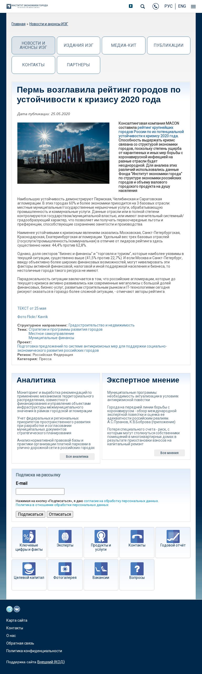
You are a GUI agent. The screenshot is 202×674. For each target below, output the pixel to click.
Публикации (169, 45)
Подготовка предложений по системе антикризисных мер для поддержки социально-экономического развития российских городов (92, 348)
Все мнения (169, 453)
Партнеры (78, 64)
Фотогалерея (65, 577)
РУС (168, 6)
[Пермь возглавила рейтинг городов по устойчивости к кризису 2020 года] (63, 153)
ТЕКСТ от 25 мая (31, 308)
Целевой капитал (29, 577)
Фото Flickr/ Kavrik (32, 317)
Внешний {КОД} (51, 662)
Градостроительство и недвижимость (102, 325)
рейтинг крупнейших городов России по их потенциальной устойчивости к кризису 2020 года (151, 131)
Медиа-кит (123, 45)
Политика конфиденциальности (34, 651)
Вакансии (101, 577)
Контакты (33, 64)
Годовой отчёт (173, 545)
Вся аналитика (77, 456)
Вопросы (137, 577)
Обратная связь (20, 643)
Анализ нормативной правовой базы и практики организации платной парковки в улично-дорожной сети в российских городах (56, 444)
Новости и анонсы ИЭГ (48, 24)
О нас (11, 636)
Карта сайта (16, 620)
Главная (19, 24)
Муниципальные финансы (51, 338)
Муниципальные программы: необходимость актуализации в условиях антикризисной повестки (143, 396)
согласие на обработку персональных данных (121, 501)
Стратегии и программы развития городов (66, 329)
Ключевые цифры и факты (29, 547)
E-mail (21, 483)
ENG (182, 6)
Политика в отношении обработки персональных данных (62, 505)
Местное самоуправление (51, 333)
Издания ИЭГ (78, 45)
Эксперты (65, 545)
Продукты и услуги (101, 547)
